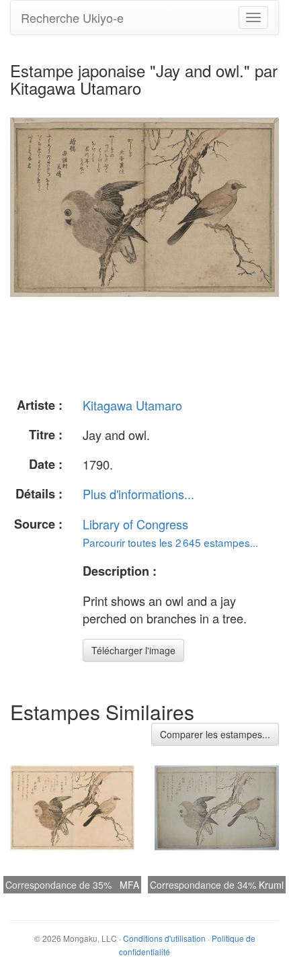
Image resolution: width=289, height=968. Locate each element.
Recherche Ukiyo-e (72, 17)
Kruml (271, 884)
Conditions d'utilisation (164, 938)
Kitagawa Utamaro (132, 405)
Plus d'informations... (138, 493)
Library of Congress (135, 524)
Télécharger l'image (133, 650)
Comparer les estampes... (215, 734)
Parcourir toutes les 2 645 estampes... (170, 542)
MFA (129, 884)
